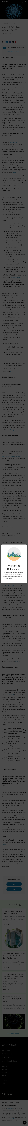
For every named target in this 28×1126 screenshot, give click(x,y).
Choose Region (8, 578)
